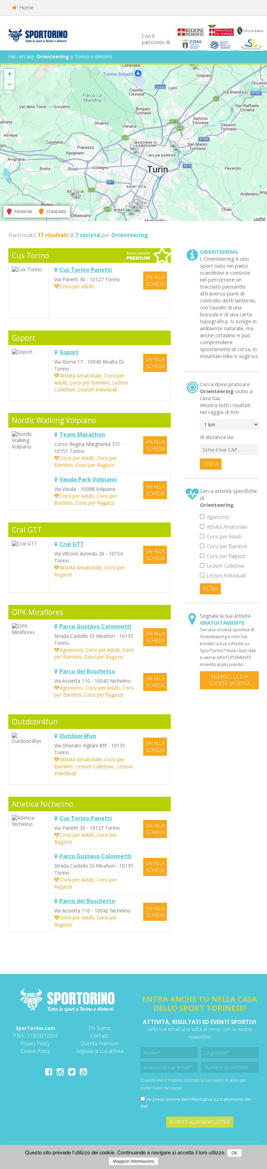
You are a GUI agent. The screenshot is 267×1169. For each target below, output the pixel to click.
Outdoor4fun (35, 721)
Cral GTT (27, 530)
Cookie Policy (35, 1051)
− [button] (9, 84)
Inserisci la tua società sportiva (229, 680)
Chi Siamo (99, 1028)
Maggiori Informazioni (133, 1161)
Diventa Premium (100, 1043)
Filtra (210, 588)
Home (25, 7)
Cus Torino (30, 255)
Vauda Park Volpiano (88, 479)
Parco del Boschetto (87, 671)
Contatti (100, 1035)
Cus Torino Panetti (85, 270)
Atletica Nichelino (42, 804)
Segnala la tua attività (99, 1051)
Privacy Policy (35, 1043)
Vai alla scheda (155, 280)
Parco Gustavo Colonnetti (95, 626)
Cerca (210, 464)
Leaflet (259, 218)
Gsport (23, 338)
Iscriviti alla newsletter (200, 1122)
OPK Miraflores (37, 612)
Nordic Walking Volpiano (54, 420)
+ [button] (9, 74)
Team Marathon (82, 434)
